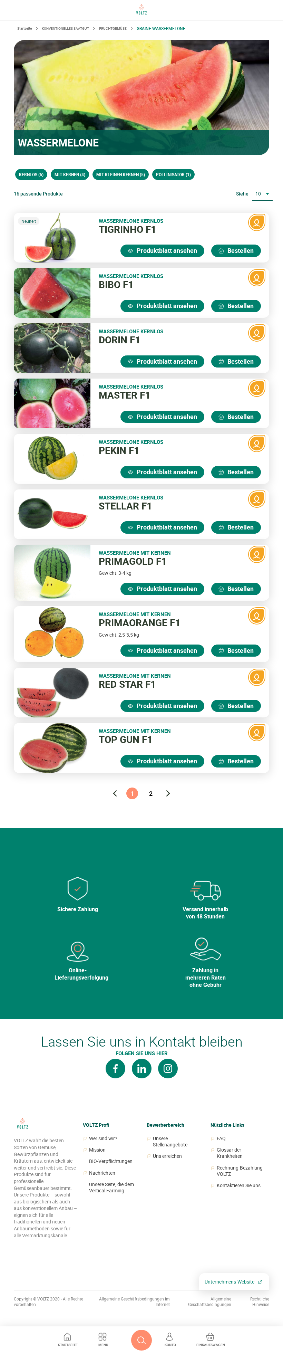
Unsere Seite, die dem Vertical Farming (111, 1187)
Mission (97, 1150)
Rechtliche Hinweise (259, 1301)
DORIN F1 (119, 340)
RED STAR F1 (127, 684)
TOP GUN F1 (126, 739)
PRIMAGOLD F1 (133, 561)
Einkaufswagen (210, 1344)
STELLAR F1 (125, 506)
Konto (170, 1344)
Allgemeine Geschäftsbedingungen (209, 1301)
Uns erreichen (167, 1156)
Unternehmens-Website (229, 1281)
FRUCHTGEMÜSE (113, 28)
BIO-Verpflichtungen (111, 1161)
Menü (103, 1344)
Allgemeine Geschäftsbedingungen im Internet (134, 1301)
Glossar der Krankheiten (230, 1153)
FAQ (221, 1138)
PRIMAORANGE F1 (139, 623)
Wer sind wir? (103, 1138)
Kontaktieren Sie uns (239, 1185)
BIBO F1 (116, 284)
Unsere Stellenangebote (170, 1141)
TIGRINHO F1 (127, 229)
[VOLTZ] (22, 1126)
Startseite (68, 1344)
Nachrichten (102, 1173)
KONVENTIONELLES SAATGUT (65, 28)
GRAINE (161, 28)
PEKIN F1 (119, 450)
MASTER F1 (124, 395)
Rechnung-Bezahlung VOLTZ (240, 1171)
